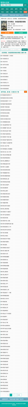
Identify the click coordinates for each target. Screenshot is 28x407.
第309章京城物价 (5, 76)
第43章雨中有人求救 (5, 220)
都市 (16, 9)
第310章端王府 (4, 73)
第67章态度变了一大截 (6, 292)
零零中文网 (5, 2)
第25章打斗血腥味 (5, 167)
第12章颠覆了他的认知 (6, 128)
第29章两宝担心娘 (5, 179)
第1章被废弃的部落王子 (6, 95)
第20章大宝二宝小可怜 (6, 152)
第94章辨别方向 (4, 373)
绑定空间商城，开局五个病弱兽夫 (12, 45)
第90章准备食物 (4, 361)
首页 (2, 9)
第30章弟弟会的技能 (5, 182)
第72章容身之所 (4, 307)
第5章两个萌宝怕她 (5, 107)
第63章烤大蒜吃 (4, 280)
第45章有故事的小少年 (6, 226)
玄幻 (7, 9)
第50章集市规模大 (5, 241)
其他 (12, 12)
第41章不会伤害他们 (5, 214)
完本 (21, 12)
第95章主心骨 (4, 376)
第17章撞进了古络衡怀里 (6, 143)
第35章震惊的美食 (5, 196)
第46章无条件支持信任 (6, 229)
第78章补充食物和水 (5, 325)
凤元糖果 (13, 24)
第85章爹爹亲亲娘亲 (5, 346)
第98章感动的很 (4, 385)
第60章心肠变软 (4, 271)
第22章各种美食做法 (5, 158)
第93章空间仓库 (4, 370)
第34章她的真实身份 (5, 193)
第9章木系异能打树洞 (6, 119)
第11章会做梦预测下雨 (6, 125)
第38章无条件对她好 (5, 205)
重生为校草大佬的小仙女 (11, 42)
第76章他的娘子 (4, 319)
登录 (25, 12)
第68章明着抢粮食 (5, 295)
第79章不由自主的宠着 (6, 328)
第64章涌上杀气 (4, 283)
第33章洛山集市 (4, 190)
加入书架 (7, 32)
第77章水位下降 (4, 322)
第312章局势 (3, 67)
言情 (7, 12)
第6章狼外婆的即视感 (6, 110)
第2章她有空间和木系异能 (7, 98)
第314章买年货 (4, 61)
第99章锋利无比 (4, 388)
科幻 (2, 12)
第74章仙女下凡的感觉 (6, 313)
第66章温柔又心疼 (5, 289)
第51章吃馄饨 (4, 244)
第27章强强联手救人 (5, 173)
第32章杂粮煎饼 (4, 187)
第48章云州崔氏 (4, 235)
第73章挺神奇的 (4, 310)
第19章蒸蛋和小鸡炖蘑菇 (6, 149)
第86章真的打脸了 (5, 349)
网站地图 (14, 405)
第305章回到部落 (5, 88)
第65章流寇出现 (4, 286)
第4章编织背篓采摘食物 (6, 104)
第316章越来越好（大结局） (19, 29)
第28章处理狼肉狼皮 (5, 176)
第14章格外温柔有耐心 (6, 134)
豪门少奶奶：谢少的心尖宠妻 (12, 44)
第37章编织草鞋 (4, 202)
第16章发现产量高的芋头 (6, 140)
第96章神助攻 (4, 379)
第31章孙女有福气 (5, 184)
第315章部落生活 (5, 58)
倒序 (26, 91)
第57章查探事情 (4, 262)
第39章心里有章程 (5, 208)
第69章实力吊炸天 (5, 298)
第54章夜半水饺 (4, 253)
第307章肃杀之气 (5, 82)
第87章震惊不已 (4, 352)
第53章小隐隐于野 (5, 250)
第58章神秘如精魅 (5, 265)
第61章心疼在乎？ (5, 274)
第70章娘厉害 (4, 301)
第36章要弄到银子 (5, 199)
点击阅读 (21, 32)
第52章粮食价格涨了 (5, 247)
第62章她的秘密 (4, 277)
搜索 (25, 5)
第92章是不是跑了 (5, 367)
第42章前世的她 (4, 217)
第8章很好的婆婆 (4, 116)
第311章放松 (3, 70)
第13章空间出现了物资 (6, 131)
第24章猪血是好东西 (5, 164)
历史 (21, 9)
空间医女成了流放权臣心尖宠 (13, 41)
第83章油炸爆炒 (4, 340)
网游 (25, 9)
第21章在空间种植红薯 (6, 155)
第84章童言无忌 (4, 343)
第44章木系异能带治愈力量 (7, 223)
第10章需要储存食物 (5, 122)
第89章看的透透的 (5, 358)
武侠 (12, 9)
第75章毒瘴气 (4, 316)
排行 (16, 12)
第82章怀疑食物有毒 (5, 337)
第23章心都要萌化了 (5, 161)
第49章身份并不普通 (5, 238)
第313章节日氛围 (5, 64)
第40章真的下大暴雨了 (6, 211)
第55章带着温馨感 (5, 256)
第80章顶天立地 (4, 331)
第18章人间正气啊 (5, 146)
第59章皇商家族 (4, 268)
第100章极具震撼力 (5, 391)
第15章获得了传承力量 (6, 137)
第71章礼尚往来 (4, 304)
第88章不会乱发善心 (5, 355)
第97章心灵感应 (4, 382)
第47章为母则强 (4, 232)
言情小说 (9, 18)
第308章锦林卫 (4, 79)
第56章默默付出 (4, 259)
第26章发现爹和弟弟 (5, 170)
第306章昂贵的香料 (5, 85)
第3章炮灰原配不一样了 (6, 101)
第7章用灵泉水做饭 (5, 113)
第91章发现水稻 (4, 364)
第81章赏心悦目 (4, 334)
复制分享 (25, 49)
